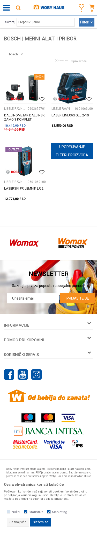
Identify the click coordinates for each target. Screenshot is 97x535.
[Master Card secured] (25, 444)
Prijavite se (77, 298)
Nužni (16, 512)
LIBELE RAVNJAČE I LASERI (15, 109)
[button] (18, 7)
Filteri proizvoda (72, 155)
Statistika (36, 512)
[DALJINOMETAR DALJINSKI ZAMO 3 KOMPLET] (25, 88)
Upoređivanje (72, 147)
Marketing (59, 512)
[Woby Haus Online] (48, 8)
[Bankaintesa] (49, 431)
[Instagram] (36, 374)
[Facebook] (9, 374)
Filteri (85, 22)
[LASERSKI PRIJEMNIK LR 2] (25, 161)
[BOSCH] (13, 98)
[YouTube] (23, 374)
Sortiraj (10, 22)
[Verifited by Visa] (54, 444)
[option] (24, 243)
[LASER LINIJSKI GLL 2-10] (72, 88)
